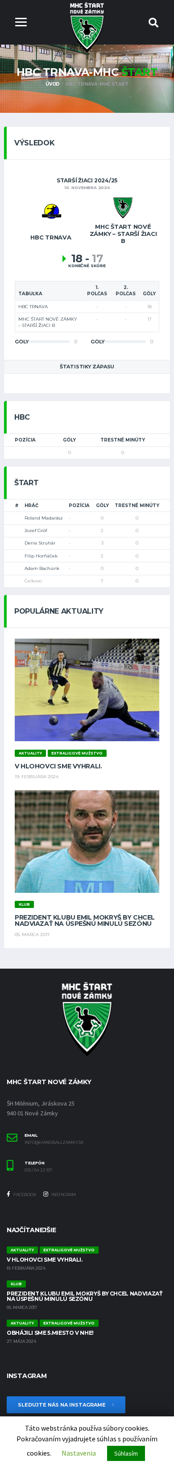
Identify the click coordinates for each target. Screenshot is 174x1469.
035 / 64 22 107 (38, 1170)
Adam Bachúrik (42, 568)
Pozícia (25, 440)
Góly (69, 440)
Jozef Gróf (36, 530)
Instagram (63, 1194)
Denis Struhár (40, 543)
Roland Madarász (44, 518)
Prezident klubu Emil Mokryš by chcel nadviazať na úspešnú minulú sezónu (85, 920)
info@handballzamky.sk (54, 1142)
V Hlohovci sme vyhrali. (58, 766)
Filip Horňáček (41, 556)
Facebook (24, 1194)
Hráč (31, 505)
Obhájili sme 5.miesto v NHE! (50, 1332)
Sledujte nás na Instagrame (62, 1405)
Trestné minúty (122, 440)
